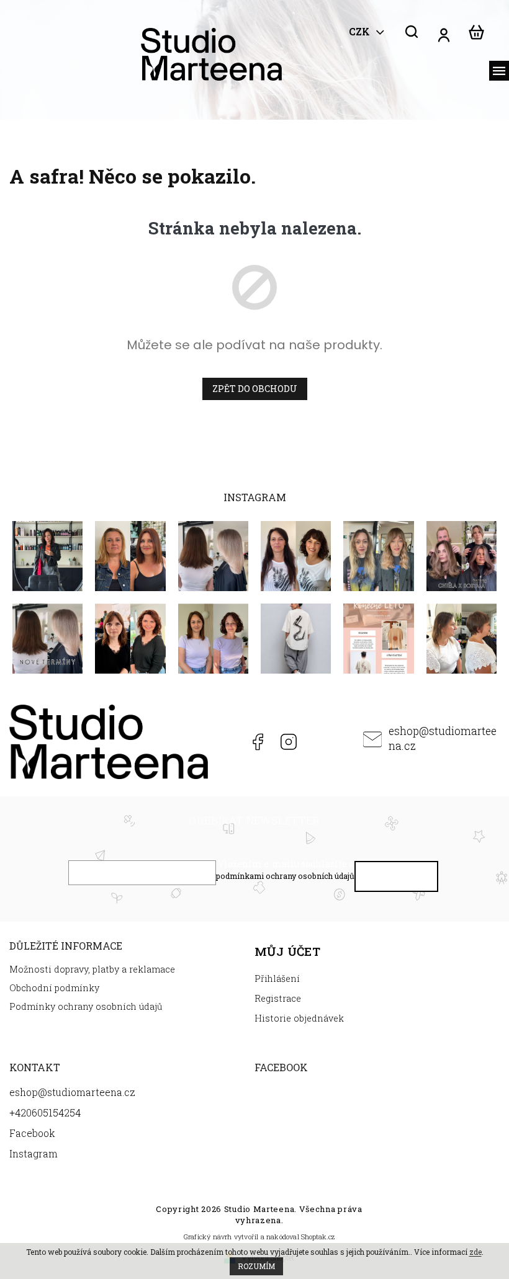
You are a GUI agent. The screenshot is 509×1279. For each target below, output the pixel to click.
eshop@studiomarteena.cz (443, 738)
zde (475, 1252)
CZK (360, 31)
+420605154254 (225, 742)
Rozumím (256, 1266)
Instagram (288, 742)
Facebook (257, 742)
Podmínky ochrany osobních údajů (86, 1006)
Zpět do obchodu (254, 388)
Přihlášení (277, 978)
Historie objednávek (299, 1018)
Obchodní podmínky (54, 988)
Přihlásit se (397, 879)
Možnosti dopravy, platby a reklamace (92, 969)
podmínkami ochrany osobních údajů (285, 876)
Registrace (277, 998)
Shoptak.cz (318, 1236)
